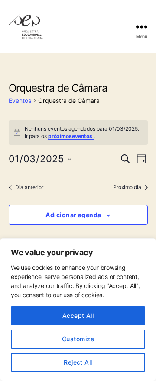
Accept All (78, 315)
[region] (78, 309)
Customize (78, 339)
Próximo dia (127, 187)
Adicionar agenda (73, 214)
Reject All (78, 362)
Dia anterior (29, 187)
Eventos (20, 100)
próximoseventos (71, 136)
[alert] (78, 132)
